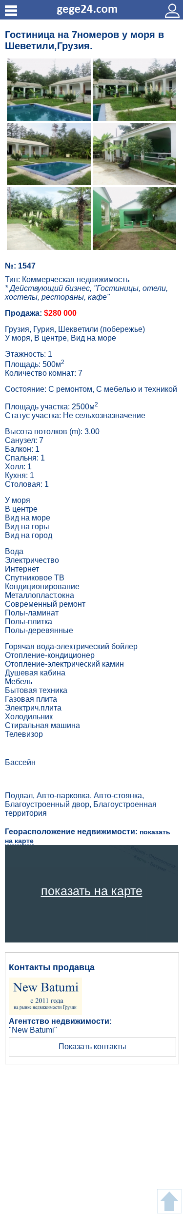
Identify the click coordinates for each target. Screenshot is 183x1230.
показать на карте (91, 891)
